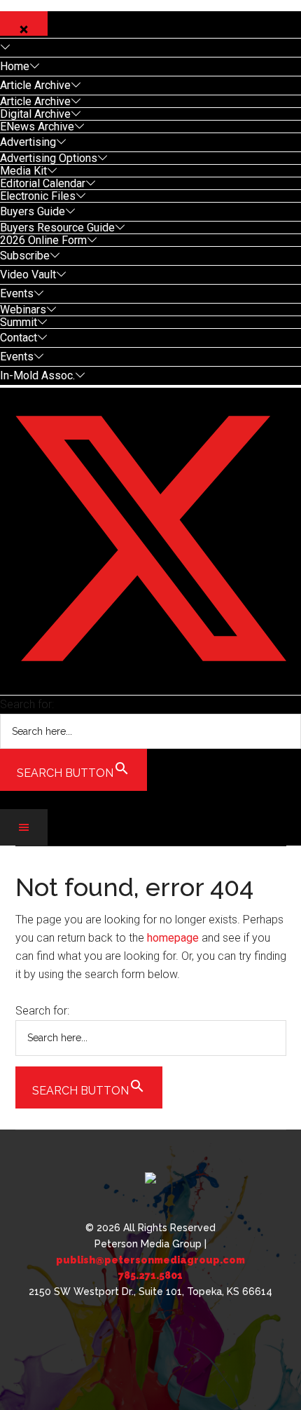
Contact (18, 337)
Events (17, 293)
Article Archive (35, 85)
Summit (18, 322)
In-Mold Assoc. (37, 375)
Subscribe (25, 255)
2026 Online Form (43, 240)
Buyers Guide (32, 211)
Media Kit (23, 170)
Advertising (28, 142)
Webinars (23, 309)
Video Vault (28, 274)
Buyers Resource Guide (57, 227)
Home (14, 66)
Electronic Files (38, 196)
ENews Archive (37, 126)
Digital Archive (35, 114)
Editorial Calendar (42, 183)
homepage (173, 937)
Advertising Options (48, 158)
